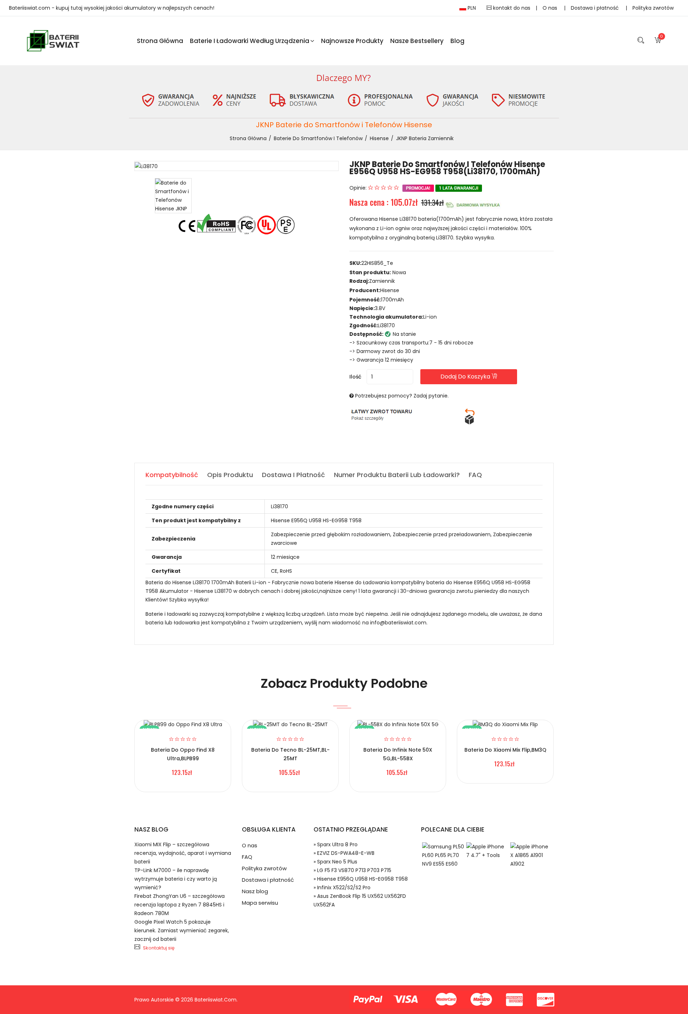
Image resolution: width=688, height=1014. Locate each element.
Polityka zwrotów (653, 7)
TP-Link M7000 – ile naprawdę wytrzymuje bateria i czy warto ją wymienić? (175, 879)
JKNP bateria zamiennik (425, 138)
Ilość (355, 376)
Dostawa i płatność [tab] (293, 474)
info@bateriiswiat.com (398, 622)
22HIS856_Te (377, 263)
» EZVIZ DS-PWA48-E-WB (344, 853)
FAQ (247, 857)
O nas (551, 7)
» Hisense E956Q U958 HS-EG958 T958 (361, 878)
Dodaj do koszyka (466, 376)
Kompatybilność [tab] (171, 474)
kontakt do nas (511, 7)
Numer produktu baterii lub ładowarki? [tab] (397, 474)
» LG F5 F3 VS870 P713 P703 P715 (352, 870)
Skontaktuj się (159, 947)
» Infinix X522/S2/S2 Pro (342, 887)
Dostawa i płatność (595, 7)
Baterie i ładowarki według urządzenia (249, 41)
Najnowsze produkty (352, 41)
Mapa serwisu (260, 902)
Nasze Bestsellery (417, 41)
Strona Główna (160, 41)
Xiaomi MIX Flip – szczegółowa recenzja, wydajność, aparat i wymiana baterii (182, 853)
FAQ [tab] (475, 474)
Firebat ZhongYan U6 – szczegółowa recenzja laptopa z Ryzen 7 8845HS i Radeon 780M (179, 904)
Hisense (379, 138)
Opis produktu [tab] (230, 474)
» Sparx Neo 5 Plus (335, 861)
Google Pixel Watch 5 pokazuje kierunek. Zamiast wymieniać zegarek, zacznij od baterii (181, 930)
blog (457, 41)
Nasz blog (255, 891)
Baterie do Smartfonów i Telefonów (318, 138)
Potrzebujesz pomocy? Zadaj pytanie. (402, 395)
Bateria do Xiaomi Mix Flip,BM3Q (505, 749)
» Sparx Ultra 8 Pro (336, 844)
